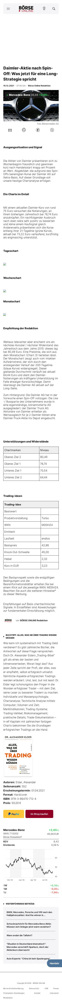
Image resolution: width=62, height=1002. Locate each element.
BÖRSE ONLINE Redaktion (34, 620)
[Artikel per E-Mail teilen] (10, 130)
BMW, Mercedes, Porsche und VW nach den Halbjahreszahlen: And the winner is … (29, 913)
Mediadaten (8, 998)
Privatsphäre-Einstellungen (13, 993)
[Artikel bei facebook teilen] (38, 130)
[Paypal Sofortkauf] (13, 814)
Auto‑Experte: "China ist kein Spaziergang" (28, 958)
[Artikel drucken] (24, 130)
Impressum (54, 993)
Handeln (54, 963)
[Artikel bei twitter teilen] (52, 130)
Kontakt (37, 993)
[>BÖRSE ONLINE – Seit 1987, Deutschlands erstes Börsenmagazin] (26, 9)
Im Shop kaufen (39, 814)
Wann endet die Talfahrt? (19, 935)
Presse (56, 988)
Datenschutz (34, 988)
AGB (46, 988)
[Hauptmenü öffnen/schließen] (8, 9)
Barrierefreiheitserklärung (13, 988)
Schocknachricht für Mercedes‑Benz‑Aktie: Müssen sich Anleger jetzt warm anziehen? (29, 925)
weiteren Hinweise (43, 590)
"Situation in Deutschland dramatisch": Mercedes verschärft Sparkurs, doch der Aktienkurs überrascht (27, 946)
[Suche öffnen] (54, 9)
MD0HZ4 (47, 525)
